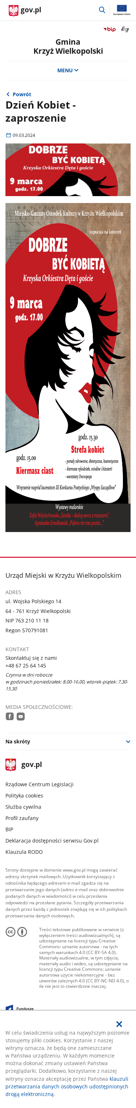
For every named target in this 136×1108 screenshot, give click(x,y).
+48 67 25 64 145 (25, 665)
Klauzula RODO (24, 851)
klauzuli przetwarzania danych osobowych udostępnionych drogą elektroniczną (66, 1086)
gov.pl (31, 765)
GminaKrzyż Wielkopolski (68, 46)
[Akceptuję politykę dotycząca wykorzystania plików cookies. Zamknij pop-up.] (119, 1024)
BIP (9, 829)
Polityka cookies (24, 795)
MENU (65, 70)
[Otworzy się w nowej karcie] (9, 716)
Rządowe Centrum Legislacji (39, 784)
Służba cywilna (23, 806)
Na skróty (17, 741)
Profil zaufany (21, 818)
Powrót (22, 94)
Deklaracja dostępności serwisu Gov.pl (52, 840)
